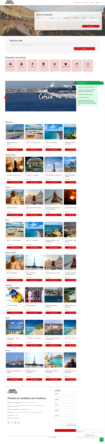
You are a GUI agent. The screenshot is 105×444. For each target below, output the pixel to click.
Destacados (86, 2)
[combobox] (43, 20)
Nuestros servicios (78, 2)
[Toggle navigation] (97, 3)
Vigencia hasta (76, 18)
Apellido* (57, 399)
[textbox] (42, 20)
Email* (56, 404)
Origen (37, 18)
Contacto (92, 2)
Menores (93, 18)
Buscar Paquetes (90, 26)
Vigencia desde (67, 18)
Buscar (84, 49)
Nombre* (57, 393)
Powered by (50, 437)
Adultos (83, 18)
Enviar (75, 430)
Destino (51, 18)
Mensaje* (57, 415)
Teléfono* (57, 410)
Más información (15, 149)
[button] (5, 97)
